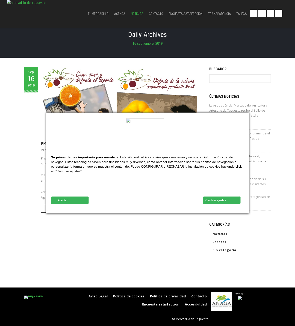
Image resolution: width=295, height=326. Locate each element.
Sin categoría (224, 250)
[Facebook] (175, 312)
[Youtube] (204, 312)
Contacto (156, 14)
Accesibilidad (196, 304)
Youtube (270, 13)
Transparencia (219, 14)
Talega (241, 14)
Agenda (119, 14)
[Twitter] (194, 312)
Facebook (253, 13)
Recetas (219, 242)
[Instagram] (184, 312)
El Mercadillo (98, 14)
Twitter (262, 13)
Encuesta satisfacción (186, 14)
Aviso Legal (98, 296)
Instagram (278, 13)
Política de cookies (129, 296)
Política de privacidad (168, 296)
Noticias (137, 14)
